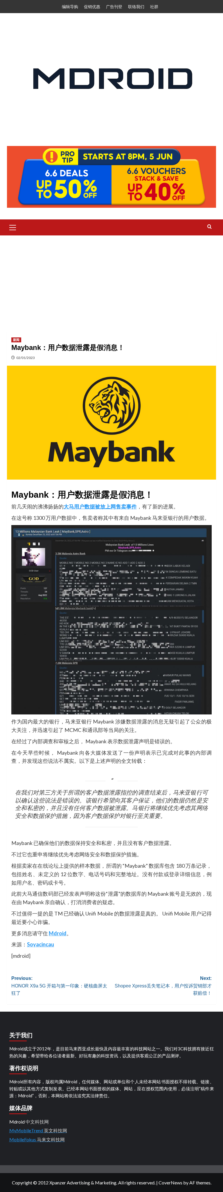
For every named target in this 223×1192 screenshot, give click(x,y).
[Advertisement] (111, 279)
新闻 (16, 339)
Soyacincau (40, 944)
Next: (163, 986)
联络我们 (136, 6)
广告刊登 (114, 6)
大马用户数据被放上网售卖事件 (100, 506)
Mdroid (57, 933)
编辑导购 (70, 6)
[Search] (209, 227)
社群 (154, 6)
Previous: (59, 986)
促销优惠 (92, 6)
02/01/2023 (25, 357)
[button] (13, 226)
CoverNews (170, 1182)
